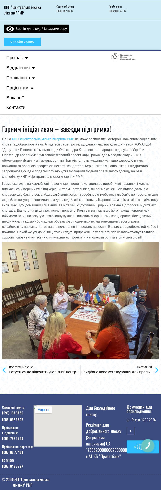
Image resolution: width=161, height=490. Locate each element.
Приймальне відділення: (10, 430)
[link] (43, 139)
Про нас (14, 58)
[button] (22, 42)
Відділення (18, 68)
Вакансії (15, 98)
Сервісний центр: (65, 6)
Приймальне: (116, 6)
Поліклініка (18, 78)
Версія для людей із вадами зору (40, 28)
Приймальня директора (17, 446)
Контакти (15, 107)
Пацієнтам (17, 88)
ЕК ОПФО (8, 460)
